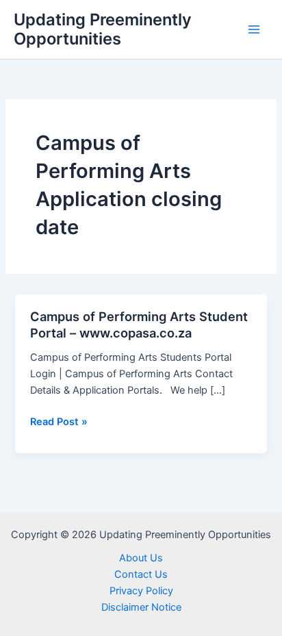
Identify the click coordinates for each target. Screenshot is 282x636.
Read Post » (59, 422)
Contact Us (141, 574)
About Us (141, 558)
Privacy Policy (141, 591)
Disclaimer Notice (141, 607)
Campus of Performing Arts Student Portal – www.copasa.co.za (139, 324)
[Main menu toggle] (254, 29)
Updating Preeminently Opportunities (103, 29)
